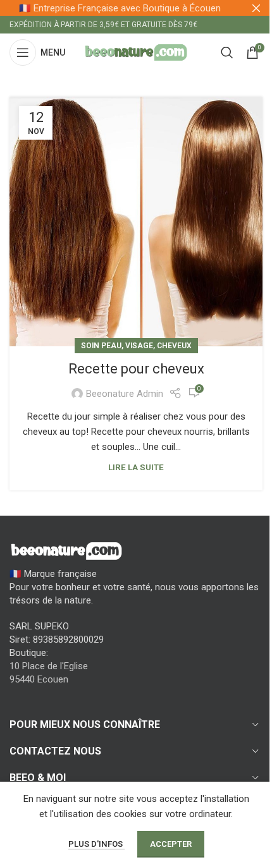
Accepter (171, 844)
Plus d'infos (96, 844)
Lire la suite (136, 467)
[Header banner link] (136, 8)
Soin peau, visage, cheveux (136, 345)
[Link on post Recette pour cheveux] (136, 221)
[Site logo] (136, 52)
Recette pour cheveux (136, 369)
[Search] (227, 52)
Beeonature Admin (124, 393)
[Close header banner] (256, 8)
